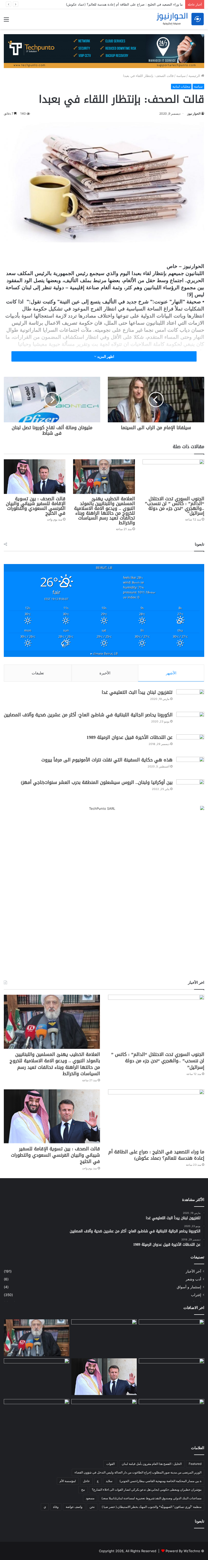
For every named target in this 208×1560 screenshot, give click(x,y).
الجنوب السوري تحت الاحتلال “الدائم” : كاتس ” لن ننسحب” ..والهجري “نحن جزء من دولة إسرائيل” (174, 505)
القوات (110, 1464)
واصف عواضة (74, 1507)
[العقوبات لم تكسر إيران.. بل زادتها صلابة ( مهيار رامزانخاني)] (171, 1417)
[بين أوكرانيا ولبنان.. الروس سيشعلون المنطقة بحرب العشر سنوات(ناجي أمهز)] (190, 788)
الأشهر (171, 673)
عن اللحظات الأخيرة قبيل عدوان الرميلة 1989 (129, 737)
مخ (83, 1489)
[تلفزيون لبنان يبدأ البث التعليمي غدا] (190, 698)
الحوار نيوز (193, 113)
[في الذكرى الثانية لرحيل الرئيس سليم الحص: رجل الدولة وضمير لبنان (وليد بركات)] (171, 1337)
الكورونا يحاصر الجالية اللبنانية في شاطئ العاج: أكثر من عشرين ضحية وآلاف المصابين (88, 715)
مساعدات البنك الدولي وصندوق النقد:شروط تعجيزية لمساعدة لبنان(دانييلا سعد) (151, 1498)
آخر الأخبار (193, 1271)
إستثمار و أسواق (189, 1287)
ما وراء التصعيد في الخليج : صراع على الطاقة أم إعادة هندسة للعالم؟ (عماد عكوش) (124, 4)
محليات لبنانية (181, 86)
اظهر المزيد (105, 356)
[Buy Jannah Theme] (104, 51)
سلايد (109, 1481)
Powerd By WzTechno (183, 1551)
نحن (92, 1507)
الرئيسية (194, 76)
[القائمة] (6, 21)
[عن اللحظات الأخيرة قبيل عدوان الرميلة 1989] (190, 743)
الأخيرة (104, 673)
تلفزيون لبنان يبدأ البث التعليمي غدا (137, 692)
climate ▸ (104, 653)
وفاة (56, 1507)
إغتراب (196, 1295)
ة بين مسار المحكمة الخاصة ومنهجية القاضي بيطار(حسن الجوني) (160, 1481)
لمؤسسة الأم (68, 1481)
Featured (195, 1464)
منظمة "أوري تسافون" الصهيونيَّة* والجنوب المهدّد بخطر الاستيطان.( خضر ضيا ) (151, 1507)
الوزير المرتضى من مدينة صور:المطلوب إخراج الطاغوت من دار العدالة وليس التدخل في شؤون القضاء (138, 1472)
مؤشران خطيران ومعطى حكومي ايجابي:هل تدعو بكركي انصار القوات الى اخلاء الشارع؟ (146, 1489)
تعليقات (38, 673)
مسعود (90, 1498)
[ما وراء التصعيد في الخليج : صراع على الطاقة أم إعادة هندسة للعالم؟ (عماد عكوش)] (156, 1117)
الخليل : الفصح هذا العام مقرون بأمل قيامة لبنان (152, 1464)
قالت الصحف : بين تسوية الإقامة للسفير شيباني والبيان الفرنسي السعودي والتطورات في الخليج (35, 505)
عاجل (86, 1481)
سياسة (181, 76)
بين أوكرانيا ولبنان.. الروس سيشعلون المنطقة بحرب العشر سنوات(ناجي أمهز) (96, 782)
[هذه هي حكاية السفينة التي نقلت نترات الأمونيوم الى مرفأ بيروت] (190, 766)
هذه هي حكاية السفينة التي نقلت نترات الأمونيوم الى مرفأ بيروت (106, 760)
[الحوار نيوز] (180, 19)
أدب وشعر (193, 1279)
